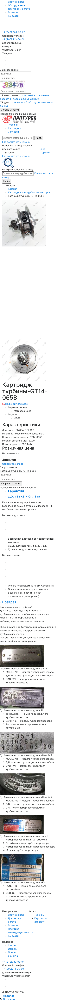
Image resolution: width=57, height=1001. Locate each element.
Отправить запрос (12, 463)
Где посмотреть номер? (16, 141)
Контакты (13, 15)
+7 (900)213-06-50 (13, 968)
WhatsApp (8, 995)
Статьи (12, 945)
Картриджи (14, 128)
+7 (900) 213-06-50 (13, 25)
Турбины (13, 124)
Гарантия (13, 12)
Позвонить (8, 999)
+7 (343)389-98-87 (13, 961)
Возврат (9, 602)
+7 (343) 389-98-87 (13, 32)
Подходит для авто (16, 403)
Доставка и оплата (19, 8)
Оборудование (16, 5)
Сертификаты (16, 1)
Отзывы (12, 948)
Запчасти (13, 131)
